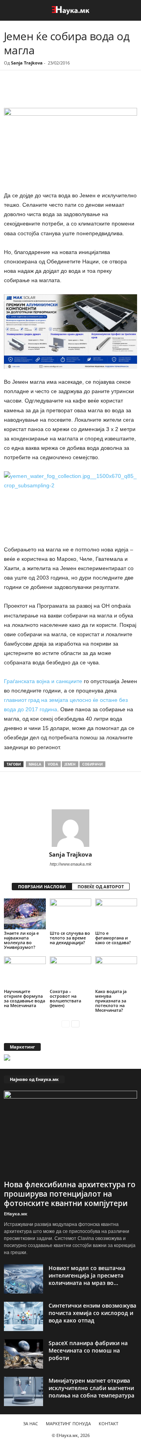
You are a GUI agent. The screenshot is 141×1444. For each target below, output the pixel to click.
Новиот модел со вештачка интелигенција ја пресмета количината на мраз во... (87, 1275)
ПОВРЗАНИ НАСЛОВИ (42, 886)
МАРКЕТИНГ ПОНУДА (68, 1423)
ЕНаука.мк (15, 1214)
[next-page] (75, 1023)
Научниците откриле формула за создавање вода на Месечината (24, 998)
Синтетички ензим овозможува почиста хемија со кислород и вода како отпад (92, 1313)
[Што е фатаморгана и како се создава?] (116, 914)
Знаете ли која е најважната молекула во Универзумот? (21, 940)
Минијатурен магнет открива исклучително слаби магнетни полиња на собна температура (91, 1388)
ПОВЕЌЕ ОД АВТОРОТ (101, 886)
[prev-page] (65, 1023)
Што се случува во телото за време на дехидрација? (70, 937)
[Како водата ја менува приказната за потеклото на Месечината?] (116, 972)
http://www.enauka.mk (71, 864)
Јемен (70, 764)
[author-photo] (70, 828)
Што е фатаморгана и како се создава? (113, 937)
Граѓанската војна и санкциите (43, 681)
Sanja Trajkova (27, 63)
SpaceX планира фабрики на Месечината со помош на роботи (88, 1350)
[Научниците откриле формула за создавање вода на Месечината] (25, 972)
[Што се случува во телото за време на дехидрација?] (71, 914)
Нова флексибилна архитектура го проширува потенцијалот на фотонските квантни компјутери (70, 1193)
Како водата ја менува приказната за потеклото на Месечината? (111, 1000)
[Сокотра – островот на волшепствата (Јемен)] (71, 972)
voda (53, 764)
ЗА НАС (30, 1423)
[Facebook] (58, 92)
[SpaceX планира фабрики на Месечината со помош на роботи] (23, 1354)
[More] (76, 92)
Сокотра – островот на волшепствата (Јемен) (65, 998)
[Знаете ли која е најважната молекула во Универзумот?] (25, 914)
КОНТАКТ (108, 1423)
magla (35, 764)
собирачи (92, 764)
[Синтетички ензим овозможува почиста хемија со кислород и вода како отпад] (23, 1316)
